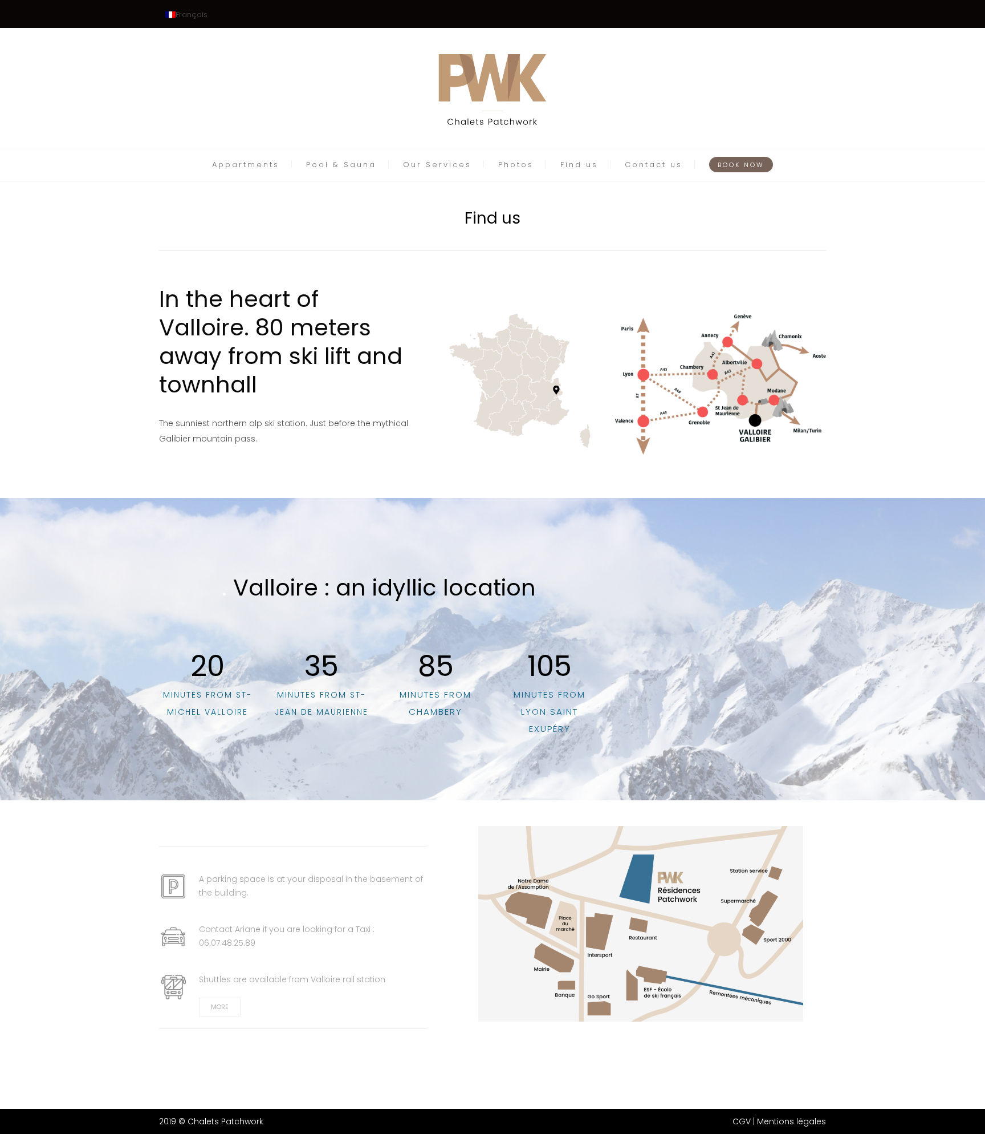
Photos (516, 164)
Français (191, 14)
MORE (220, 1006)
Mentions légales (791, 1121)
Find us (579, 164)
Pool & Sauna (341, 164)
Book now (741, 164)
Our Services (437, 164)
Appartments (245, 164)
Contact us (653, 164)
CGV (741, 1121)
